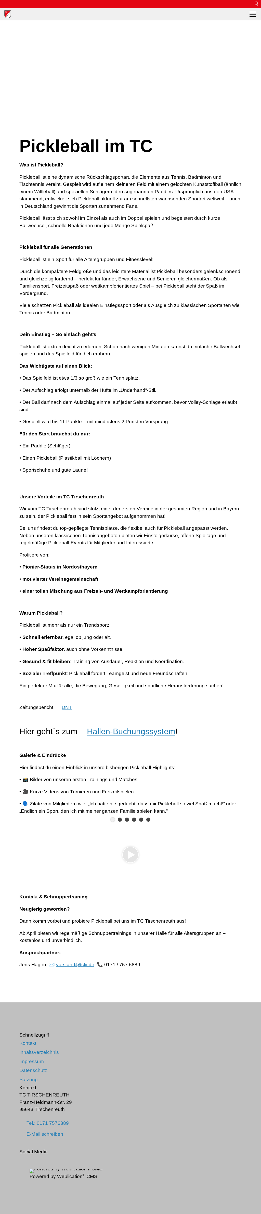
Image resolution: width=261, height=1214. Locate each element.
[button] (249, 4)
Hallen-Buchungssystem (131, 731)
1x (221, 870)
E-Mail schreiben (45, 1134)
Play (23, 870)
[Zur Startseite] (7, 14)
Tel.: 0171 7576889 (48, 1123)
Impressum (31, 1061)
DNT (67, 707)
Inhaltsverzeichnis (39, 1052)
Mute (229, 870)
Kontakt (27, 1043)
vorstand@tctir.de (75, 964)
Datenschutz (33, 1070)
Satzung (28, 1079)
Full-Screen (237, 870)
